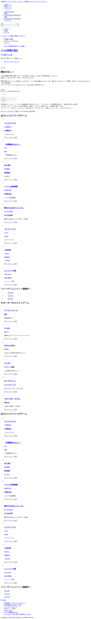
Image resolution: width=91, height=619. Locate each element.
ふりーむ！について (10, 607)
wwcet (6, 232)
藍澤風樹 (7, 169)
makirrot (6, 253)
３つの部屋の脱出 (9, 50)
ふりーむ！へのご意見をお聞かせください (17, 614)
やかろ (6, 349)
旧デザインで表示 (10, 608)
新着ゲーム (7, 5)
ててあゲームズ (7, 55)
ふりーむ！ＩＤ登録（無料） (10, 36)
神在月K (7, 402)
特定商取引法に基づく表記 (12, 605)
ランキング (7, 8)
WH (5, 148)
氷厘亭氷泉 (7, 190)
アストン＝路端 (9, 367)
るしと (6, 331)
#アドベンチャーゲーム (11, 61)
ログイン (22, 36)
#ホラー (6, 29)
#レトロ (6, 32)
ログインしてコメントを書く (10, 111)
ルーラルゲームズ (10, 384)
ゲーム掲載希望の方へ (11, 612)
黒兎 (5, 314)
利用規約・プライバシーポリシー (15, 603)
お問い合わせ (8, 610)
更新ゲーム (7, 6)
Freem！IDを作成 (29, 111)
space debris (7, 274)
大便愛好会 (7, 127)
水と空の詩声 (8, 211)
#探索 (6, 30)
